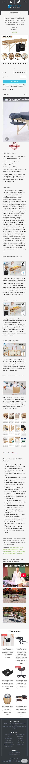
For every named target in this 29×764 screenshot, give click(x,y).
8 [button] (13, 63)
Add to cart (14, 81)
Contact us (20, 738)
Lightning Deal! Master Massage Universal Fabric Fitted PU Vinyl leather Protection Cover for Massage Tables (21, 710)
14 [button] (23, 63)
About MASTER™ (8, 734)
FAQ (8, 736)
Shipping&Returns (8, 746)
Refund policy (21, 742)
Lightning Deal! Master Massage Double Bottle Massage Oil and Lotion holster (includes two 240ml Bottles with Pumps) (7, 651)
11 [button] (18, 63)
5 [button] (8, 63)
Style (4, 72)
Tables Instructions (8, 742)
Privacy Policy (8, 740)
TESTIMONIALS (8, 738)
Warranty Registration (20, 734)
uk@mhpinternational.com (14, 754)
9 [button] (15, 63)
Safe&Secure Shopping (8, 744)
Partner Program (20, 744)
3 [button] (5, 63)
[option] (14, 48)
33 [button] (14, 68)
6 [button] (10, 63)
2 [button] (3, 63)
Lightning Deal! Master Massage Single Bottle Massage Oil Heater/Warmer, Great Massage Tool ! (7, 709)
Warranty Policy (20, 736)
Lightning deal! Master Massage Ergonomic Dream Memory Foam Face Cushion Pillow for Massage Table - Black (7, 683)
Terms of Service (20, 740)
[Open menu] (3, 2)
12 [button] (20, 63)
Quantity (5, 77)
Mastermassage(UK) (14, 758)
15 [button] (25, 63)
